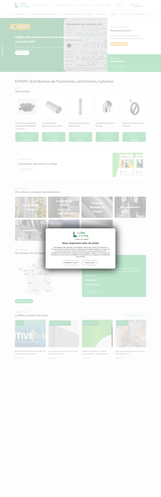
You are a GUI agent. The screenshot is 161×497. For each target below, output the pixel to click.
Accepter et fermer (90, 262)
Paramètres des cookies (70, 262)
